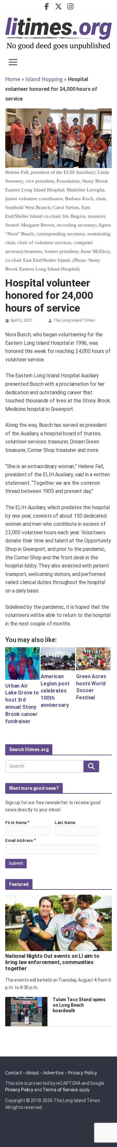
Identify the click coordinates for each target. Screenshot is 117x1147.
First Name (16, 822)
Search (91, 766)
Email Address (19, 840)
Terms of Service (60, 1089)
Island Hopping (44, 79)
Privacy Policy (82, 1073)
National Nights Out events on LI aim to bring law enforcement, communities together (52, 962)
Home (12, 79)
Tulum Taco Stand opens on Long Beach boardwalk (79, 1005)
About (32, 1073)
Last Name (65, 822)
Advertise (53, 1073)
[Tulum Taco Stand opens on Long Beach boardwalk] (26, 1011)
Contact (13, 1073)
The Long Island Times (74, 320)
